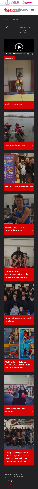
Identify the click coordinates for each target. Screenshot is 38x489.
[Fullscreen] (32, 54)
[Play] (6, 54)
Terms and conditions (11, 485)
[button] (19, 47)
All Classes (9, 58)
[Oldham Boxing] (16, 10)
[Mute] (28, 54)
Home (6, 20)
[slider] (17, 53)
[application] (19, 47)
